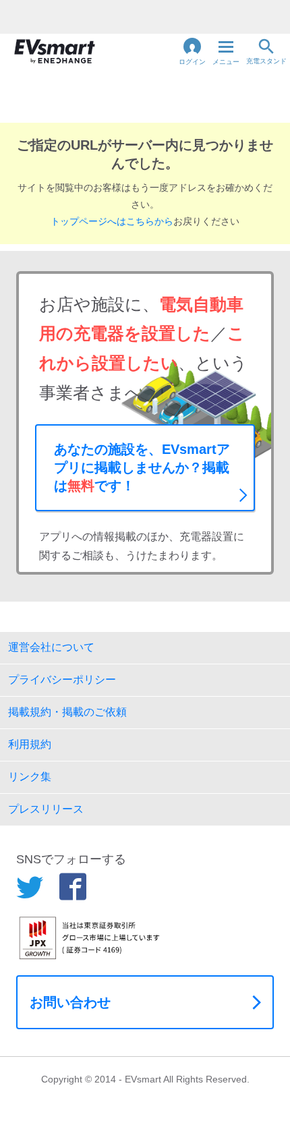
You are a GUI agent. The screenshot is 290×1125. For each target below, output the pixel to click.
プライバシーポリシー (62, 679)
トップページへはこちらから (112, 221)
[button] (192, 51)
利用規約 (29, 744)
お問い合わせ (70, 1002)
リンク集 (29, 776)
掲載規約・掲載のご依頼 (67, 712)
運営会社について (51, 647)
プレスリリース (46, 809)
